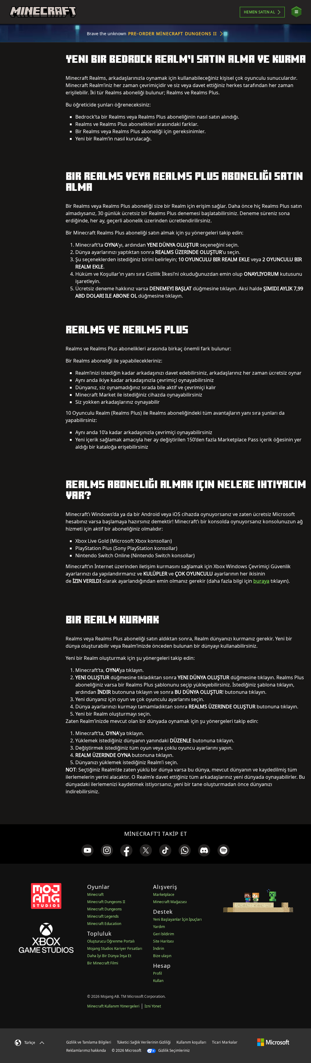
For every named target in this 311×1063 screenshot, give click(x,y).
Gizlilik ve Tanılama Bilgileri (88, 1042)
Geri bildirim (163, 933)
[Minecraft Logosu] (43, 12)
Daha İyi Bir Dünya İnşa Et (109, 955)
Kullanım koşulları (191, 1042)
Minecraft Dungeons (104, 909)
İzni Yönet (153, 1006)
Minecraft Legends (103, 916)
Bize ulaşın (162, 955)
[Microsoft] (273, 1042)
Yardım (159, 926)
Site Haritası (163, 941)
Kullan (158, 980)
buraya (261, 581)
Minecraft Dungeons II (106, 901)
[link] (87, 850)
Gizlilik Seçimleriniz (173, 1050)
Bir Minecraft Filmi (102, 963)
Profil (157, 973)
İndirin (158, 948)
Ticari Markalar (225, 1042)
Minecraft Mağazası (170, 901)
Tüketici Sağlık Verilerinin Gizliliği (144, 1042)
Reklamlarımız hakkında (86, 1050)
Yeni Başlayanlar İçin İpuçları (177, 919)
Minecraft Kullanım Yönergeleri (113, 1006)
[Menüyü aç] (296, 12)
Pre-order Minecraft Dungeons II (172, 33)
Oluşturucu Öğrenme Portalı (111, 941)
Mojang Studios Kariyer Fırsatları (114, 948)
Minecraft (95, 894)
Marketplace (163, 894)
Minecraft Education (104, 923)
